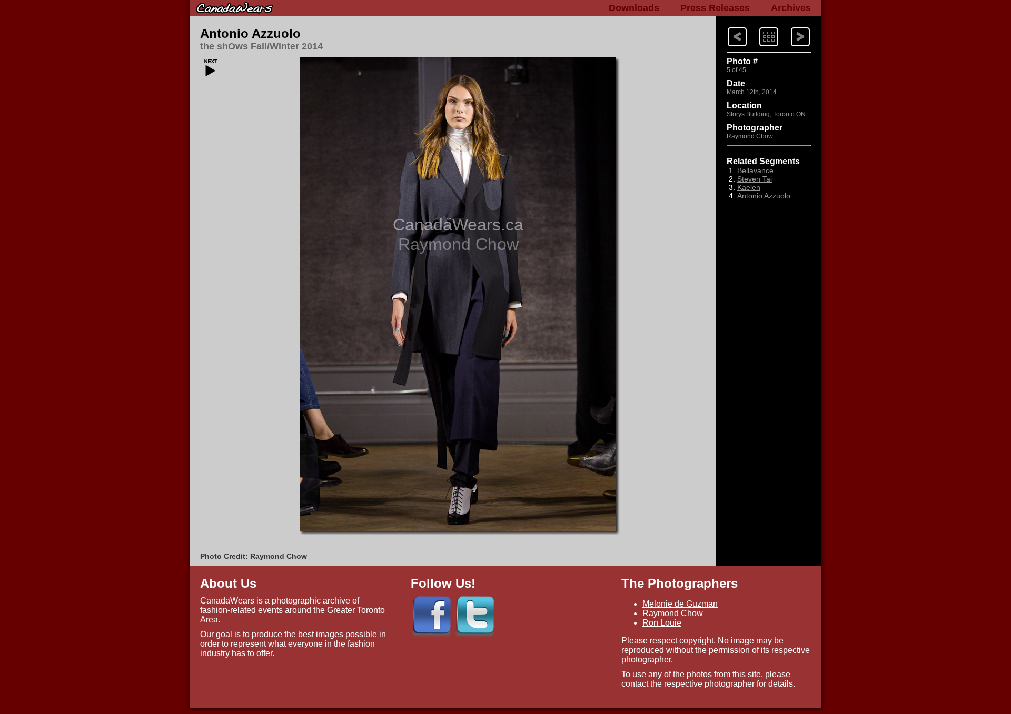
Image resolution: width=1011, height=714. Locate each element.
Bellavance (755, 170)
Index (759, 26)
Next (727, 26)
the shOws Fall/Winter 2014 (261, 46)
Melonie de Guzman (680, 603)
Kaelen (748, 187)
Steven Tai (754, 179)
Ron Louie (661, 622)
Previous (791, 26)
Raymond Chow (672, 613)
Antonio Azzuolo (250, 33)
